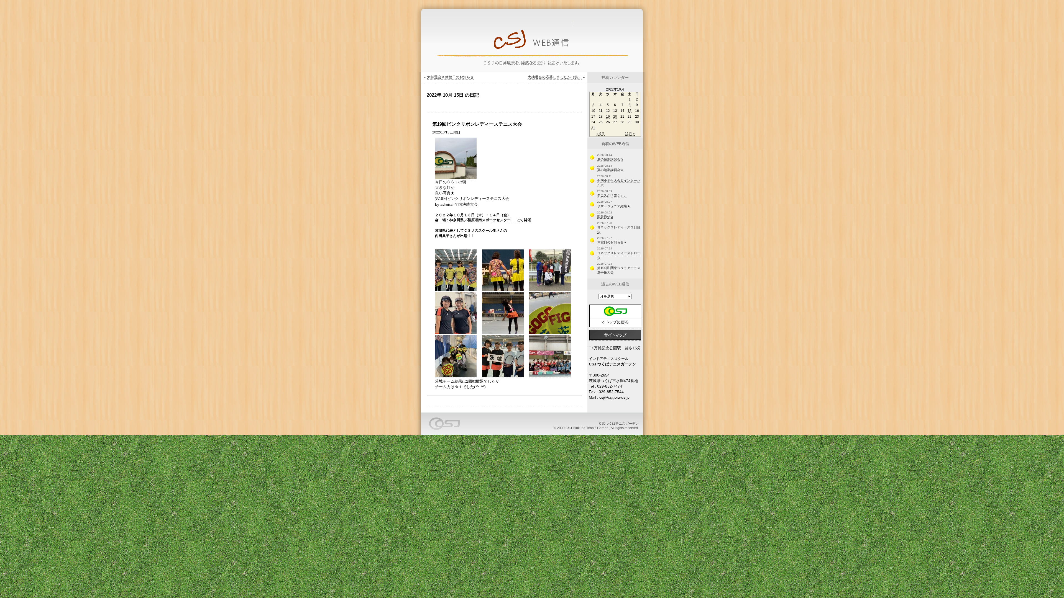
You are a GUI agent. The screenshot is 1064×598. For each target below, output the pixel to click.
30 (637, 122)
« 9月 (601, 133)
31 (593, 128)
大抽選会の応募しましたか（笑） (555, 77)
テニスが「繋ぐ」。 (612, 195)
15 (629, 110)
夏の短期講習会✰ (610, 159)
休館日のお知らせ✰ (611, 242)
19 (608, 116)
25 (601, 122)
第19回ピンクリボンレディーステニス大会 (477, 124)
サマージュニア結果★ (613, 206)
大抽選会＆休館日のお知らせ (450, 77)
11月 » (630, 133)
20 (615, 116)
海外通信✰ (605, 216)
